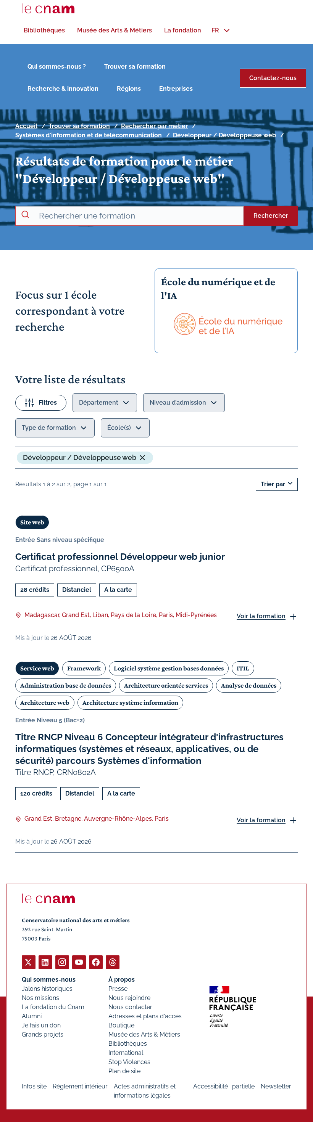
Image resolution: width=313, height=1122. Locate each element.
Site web (32, 522)
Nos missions (40, 997)
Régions (129, 88)
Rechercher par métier (154, 126)
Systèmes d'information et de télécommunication (88, 135)
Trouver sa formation (135, 66)
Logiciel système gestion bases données (169, 668)
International (125, 1052)
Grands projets (42, 1034)
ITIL (243, 668)
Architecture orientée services (166, 685)
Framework (84, 668)
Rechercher (270, 215)
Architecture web (44, 702)
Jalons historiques (47, 988)
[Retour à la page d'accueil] (48, 8)
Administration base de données (65, 685)
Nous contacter (130, 1007)
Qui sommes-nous (49, 979)
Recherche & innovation (62, 88)
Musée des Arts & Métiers (144, 1034)
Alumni (32, 1016)
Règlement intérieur (80, 1086)
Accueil (26, 126)
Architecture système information (130, 702)
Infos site (34, 1086)
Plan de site (124, 1071)
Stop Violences (129, 1062)
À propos (121, 979)
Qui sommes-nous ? (56, 66)
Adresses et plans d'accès (145, 1016)
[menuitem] (44, 30)
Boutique (121, 1025)
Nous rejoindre (129, 997)
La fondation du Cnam (53, 1007)
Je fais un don (41, 1025)
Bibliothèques (127, 1043)
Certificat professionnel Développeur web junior (120, 556)
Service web (37, 668)
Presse (117, 988)
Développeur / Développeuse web (224, 135)
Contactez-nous (273, 78)
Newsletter (276, 1086)
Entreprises (176, 88)
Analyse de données (248, 685)
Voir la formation (261, 616)
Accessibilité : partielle (224, 1086)
